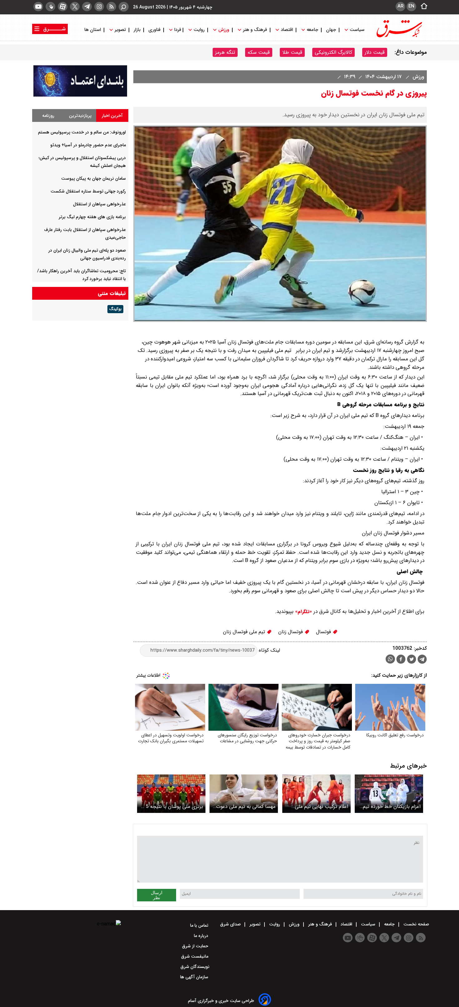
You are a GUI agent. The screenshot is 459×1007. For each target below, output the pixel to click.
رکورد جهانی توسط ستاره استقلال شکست (88, 191)
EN (411, 6)
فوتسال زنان (291, 632)
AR (400, 6)
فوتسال (324, 632)
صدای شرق (231, 924)
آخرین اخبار (112, 115)
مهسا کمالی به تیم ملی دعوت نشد (245, 806)
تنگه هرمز (225, 52)
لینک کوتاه (268, 650)
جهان (331, 29)
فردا (177, 29)
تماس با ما (200, 925)
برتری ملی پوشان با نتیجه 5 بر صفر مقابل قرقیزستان (172, 806)
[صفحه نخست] (422, 6)
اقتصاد (286, 29)
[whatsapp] (390, 659)
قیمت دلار (375, 52)
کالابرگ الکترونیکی (333, 52)
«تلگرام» (303, 611)
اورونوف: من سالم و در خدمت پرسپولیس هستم (82, 132)
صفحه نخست (415, 924)
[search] (124, 7)
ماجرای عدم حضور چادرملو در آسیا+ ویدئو (88, 145)
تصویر (120, 29)
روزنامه (48, 115)
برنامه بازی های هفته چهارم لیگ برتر (92, 216)
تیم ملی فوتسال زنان (245, 632)
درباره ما (202, 935)
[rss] (111, 6)
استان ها (93, 29)
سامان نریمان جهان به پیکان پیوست (93, 178)
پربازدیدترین (80, 115)
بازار (137, 29)
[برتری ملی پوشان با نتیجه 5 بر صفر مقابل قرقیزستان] (171, 793)
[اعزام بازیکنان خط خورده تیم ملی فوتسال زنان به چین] (389, 793)
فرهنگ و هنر (255, 29)
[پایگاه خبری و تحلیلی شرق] (399, 37)
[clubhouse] (50, 6)
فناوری (154, 29)
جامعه (312, 29)
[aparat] (62, 6)
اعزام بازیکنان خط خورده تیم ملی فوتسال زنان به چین (392, 806)
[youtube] (38, 6)
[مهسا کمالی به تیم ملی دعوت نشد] (244, 793)
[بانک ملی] (80, 95)
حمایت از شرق (196, 946)
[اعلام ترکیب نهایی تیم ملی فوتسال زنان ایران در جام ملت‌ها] (316, 793)
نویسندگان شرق (195, 966)
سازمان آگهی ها (195, 977)
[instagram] (99, 6)
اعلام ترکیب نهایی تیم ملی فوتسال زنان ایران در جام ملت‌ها (321, 806)
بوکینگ (115, 309)
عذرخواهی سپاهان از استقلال (99, 204)
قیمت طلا (292, 52)
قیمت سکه (259, 52)
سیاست (357, 29)
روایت (199, 29)
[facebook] (401, 660)
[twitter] (75, 6)
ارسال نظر (156, 895)
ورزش (223, 29)
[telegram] (87, 6)
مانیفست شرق (195, 956)
